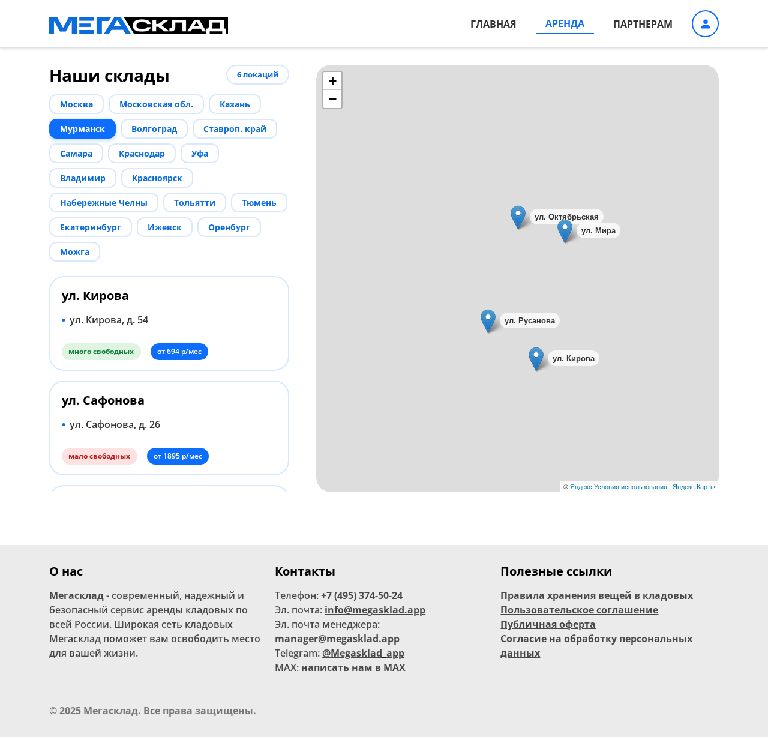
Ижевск (165, 227)
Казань (235, 104)
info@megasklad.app (375, 609)
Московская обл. (156, 104)
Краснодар (142, 153)
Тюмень (259, 202)
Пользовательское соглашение (579, 609)
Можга (74, 251)
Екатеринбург (90, 227)
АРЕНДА (564, 23)
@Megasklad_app (363, 653)
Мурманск (82, 128)
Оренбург (229, 227)
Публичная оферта (548, 624)
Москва (76, 104)
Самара (76, 153)
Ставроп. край (234, 128)
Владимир (83, 178)
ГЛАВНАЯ (493, 24)
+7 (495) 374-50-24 (362, 595)
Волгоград (154, 128)
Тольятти (194, 202)
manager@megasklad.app (337, 638)
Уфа (199, 153)
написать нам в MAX (353, 667)
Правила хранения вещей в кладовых (596, 595)
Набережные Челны (104, 202)
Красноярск (157, 178)
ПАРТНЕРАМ (643, 24)
